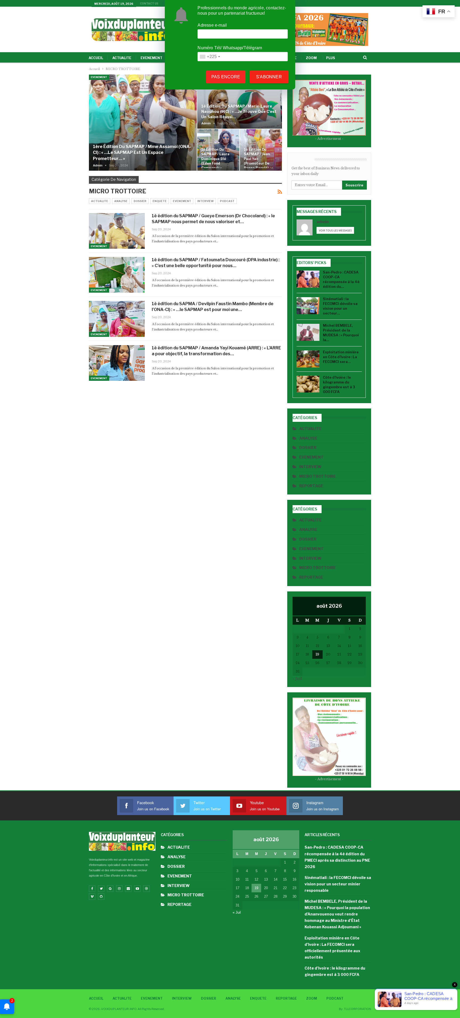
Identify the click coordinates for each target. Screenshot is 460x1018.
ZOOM (311, 58)
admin (323, 221)
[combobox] (209, 56)
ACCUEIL (96, 58)
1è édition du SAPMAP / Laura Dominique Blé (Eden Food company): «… (215, 159)
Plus (330, 58)
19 (317, 654)
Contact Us (149, 3)
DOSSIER (140, 201)
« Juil (297, 678)
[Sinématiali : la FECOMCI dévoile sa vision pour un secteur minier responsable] (308, 305)
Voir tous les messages (335, 230)
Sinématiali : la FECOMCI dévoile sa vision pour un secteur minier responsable (338, 884)
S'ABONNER (269, 77)
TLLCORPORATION (357, 1009)
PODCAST (227, 201)
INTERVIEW (205, 201)
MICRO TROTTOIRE (317, 476)
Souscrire (354, 185)
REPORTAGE (311, 486)
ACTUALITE (121, 58)
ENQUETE (160, 201)
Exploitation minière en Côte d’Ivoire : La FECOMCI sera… (341, 357)
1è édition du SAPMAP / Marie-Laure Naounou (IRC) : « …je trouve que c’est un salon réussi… (239, 111)
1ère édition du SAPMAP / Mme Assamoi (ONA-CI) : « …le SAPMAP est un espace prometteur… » (142, 152)
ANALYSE (121, 201)
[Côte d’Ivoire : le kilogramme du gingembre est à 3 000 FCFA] (308, 384)
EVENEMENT (151, 58)
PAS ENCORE (225, 77)
